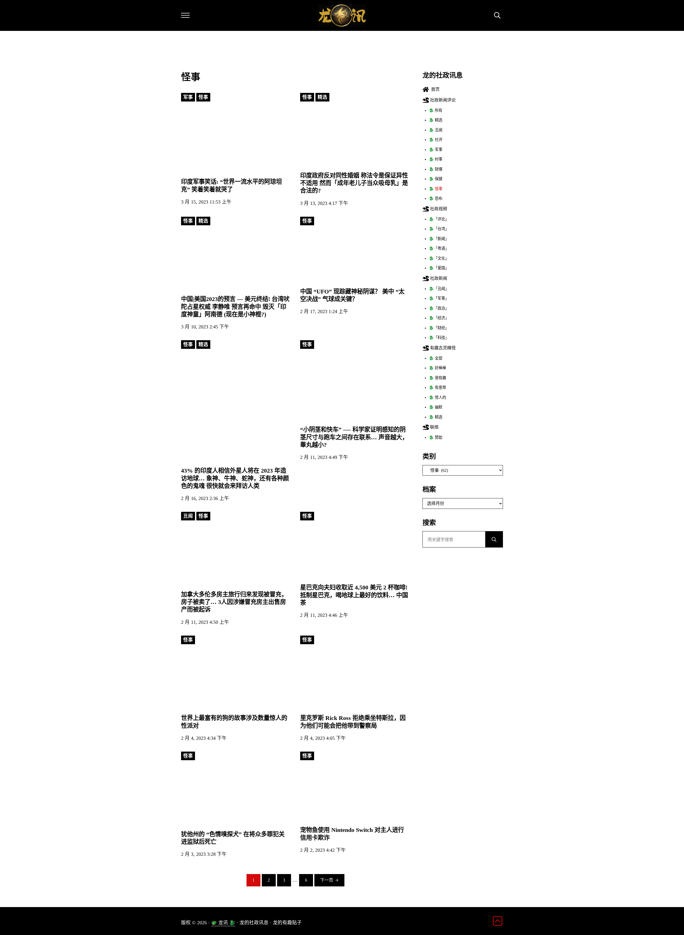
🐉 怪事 (435, 189)
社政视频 (438, 208)
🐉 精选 (435, 120)
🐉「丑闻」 (439, 289)
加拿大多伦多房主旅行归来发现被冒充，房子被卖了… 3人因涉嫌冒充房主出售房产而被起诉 (234, 602)
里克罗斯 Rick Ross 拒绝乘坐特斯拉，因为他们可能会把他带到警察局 (353, 722)
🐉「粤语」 (439, 248)
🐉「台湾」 (439, 229)
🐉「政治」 (439, 308)
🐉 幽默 (435, 407)
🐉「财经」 (439, 328)
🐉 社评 (435, 139)
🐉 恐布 (435, 198)
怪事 (203, 97)
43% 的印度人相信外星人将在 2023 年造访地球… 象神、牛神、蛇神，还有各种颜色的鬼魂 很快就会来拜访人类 (235, 478)
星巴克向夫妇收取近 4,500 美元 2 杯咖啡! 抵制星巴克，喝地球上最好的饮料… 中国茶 (354, 595)
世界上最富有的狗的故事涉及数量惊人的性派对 (234, 722)
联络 (434, 427)
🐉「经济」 (439, 318)
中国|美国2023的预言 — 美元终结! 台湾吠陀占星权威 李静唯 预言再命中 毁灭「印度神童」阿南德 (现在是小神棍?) (235, 306)
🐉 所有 (435, 110)
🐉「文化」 (439, 258)
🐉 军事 (435, 149)
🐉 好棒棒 (437, 368)
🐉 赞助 (435, 437)
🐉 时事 (435, 159)
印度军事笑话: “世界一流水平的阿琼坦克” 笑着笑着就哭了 (231, 185)
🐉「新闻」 (439, 239)
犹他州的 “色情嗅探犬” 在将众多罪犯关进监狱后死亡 (233, 838)
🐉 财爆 (435, 169)
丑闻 (188, 516)
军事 (188, 97)
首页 (434, 89)
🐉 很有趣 (437, 378)
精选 (322, 97)
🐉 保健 (435, 179)
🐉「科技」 (439, 337)
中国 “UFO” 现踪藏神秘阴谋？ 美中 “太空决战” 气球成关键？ (352, 295)
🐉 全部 (435, 358)
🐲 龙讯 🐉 (223, 922)
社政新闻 (438, 278)
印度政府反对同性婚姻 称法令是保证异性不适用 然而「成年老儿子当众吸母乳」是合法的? (354, 183)
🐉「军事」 (439, 298)
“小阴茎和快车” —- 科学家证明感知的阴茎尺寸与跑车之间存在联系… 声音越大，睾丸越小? (354, 437)
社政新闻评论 (442, 100)
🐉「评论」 (439, 219)
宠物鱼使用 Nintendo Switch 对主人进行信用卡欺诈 (352, 834)
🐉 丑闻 (435, 130)
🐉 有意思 (437, 387)
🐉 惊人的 (437, 397)
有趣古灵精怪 (442, 348)
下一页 (326, 880)
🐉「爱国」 (439, 268)
